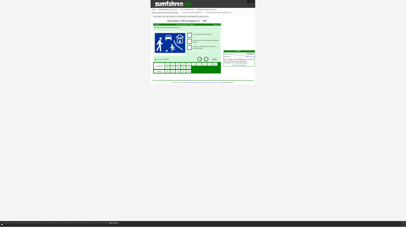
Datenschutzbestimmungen (208, 82)
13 (178, 68)
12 (173, 68)
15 (189, 68)
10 (215, 64)
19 (183, 71)
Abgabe (214, 59)
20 (189, 71)
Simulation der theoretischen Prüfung (165, 12)
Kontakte (219, 82)
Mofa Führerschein (187, 9)
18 (178, 71)
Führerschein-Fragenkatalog (192, 12)
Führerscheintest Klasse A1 (206, 9)
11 (167, 68)
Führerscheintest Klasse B (167, 9)
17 (173, 71)
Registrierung (250, 56)
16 (167, 71)
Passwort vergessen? (239, 65)
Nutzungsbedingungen (193, 82)
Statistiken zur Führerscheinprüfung (218, 12)
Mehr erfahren (114, 223)
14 (183, 68)
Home (154, 9)
